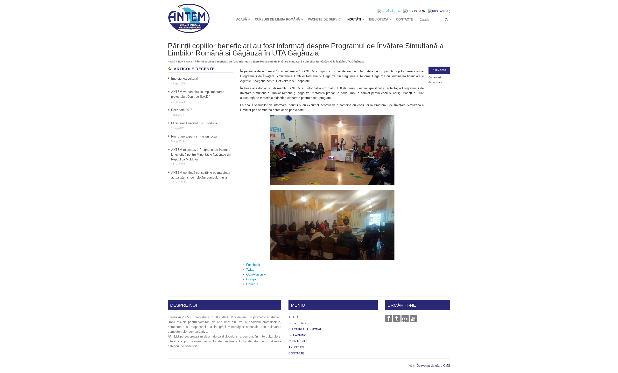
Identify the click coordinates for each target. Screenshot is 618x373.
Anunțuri (296, 347)
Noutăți (355, 19)
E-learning (297, 335)
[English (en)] (414, 10)
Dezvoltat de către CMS (433, 365)
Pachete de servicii (325, 19)
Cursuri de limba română (279, 19)
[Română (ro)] (389, 10)
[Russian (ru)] (439, 10)
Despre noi (297, 323)
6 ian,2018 (439, 70)
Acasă (243, 19)
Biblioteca (380, 19)
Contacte (404, 19)
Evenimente (185, 61)
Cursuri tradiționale (306, 329)
